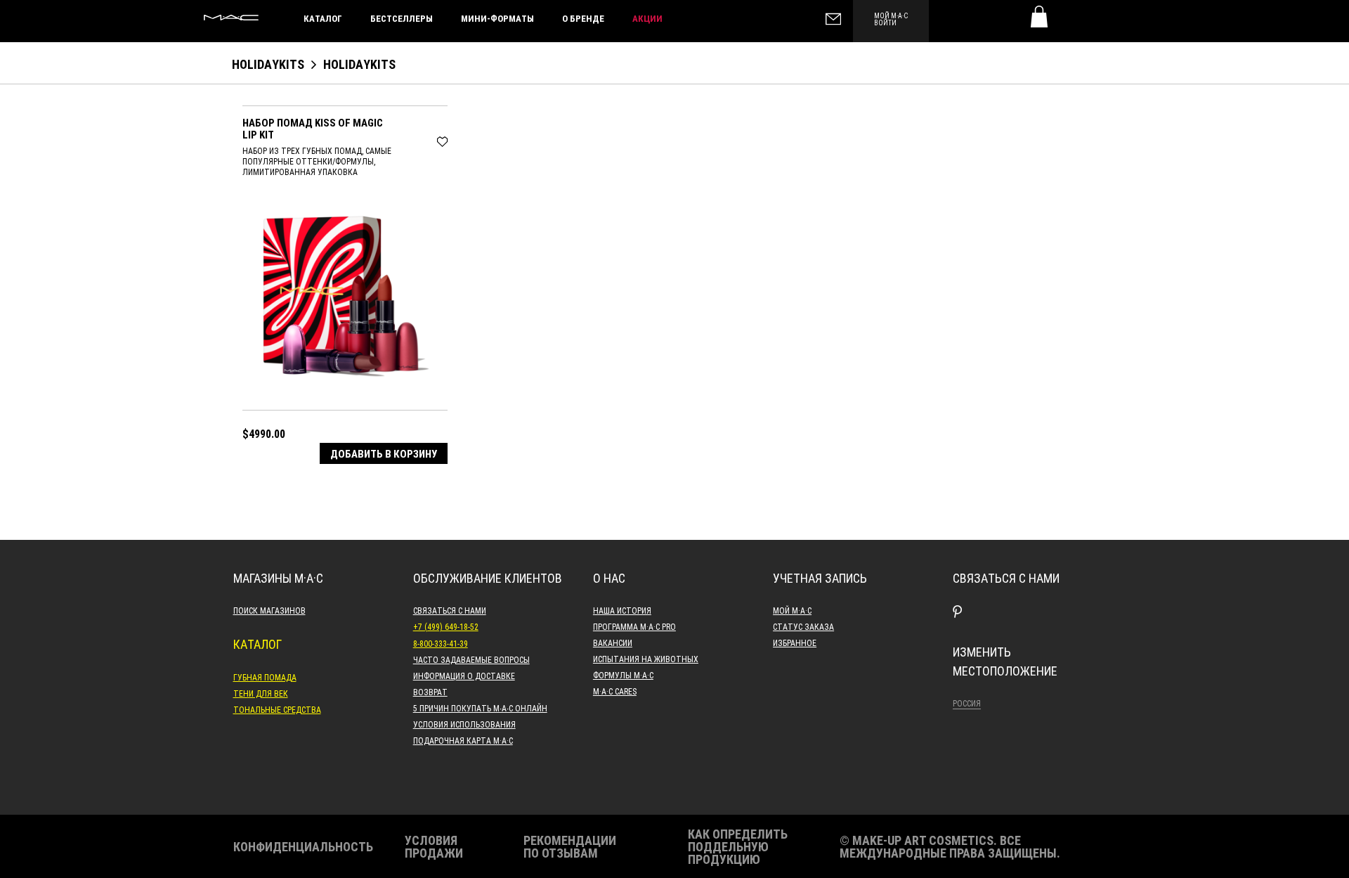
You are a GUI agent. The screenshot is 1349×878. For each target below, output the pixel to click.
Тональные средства (277, 709)
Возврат (430, 691)
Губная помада (264, 677)
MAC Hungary (231, 17)
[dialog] (345, 128)
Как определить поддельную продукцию (738, 846)
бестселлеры (401, 18)
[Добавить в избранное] (442, 139)
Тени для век (260, 693)
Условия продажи (434, 846)
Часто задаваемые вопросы (471, 659)
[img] (340, 294)
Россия (967, 703)
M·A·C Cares (615, 691)
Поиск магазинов (269, 610)
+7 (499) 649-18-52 (445, 626)
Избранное (794, 642)
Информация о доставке (464, 675)
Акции (647, 18)
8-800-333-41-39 (440, 643)
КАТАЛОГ (323, 18)
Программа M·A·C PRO (634, 626)
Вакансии (612, 642)
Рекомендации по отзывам (569, 846)
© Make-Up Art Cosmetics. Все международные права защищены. (950, 846)
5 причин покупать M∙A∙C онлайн (480, 708)
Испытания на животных (645, 658)
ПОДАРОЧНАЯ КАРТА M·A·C (463, 740)
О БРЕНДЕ (583, 18)
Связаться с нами (449, 610)
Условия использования (464, 724)
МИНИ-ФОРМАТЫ (497, 18)
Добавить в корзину (383, 453)
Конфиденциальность (303, 846)
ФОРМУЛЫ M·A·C (623, 674)
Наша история (622, 610)
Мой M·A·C (792, 610)
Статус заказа (803, 626)
